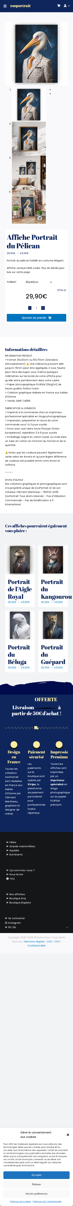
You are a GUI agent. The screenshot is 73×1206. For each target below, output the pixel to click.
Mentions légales (34, 941)
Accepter (37, 1175)
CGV (57, 941)
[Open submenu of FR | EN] (66, 927)
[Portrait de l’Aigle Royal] (20, 560)
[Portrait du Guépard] (53, 625)
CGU (49, 941)
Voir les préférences (36, 1193)
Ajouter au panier (34, 318)
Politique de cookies (20, 1201)
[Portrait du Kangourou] (53, 560)
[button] (68, 1134)
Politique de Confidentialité (47, 1201)
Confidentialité (36, 945)
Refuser (36, 1184)
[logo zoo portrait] (20, 5)
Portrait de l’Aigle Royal (20, 589)
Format (11, 282)
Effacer (61, 290)
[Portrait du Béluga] (20, 625)
